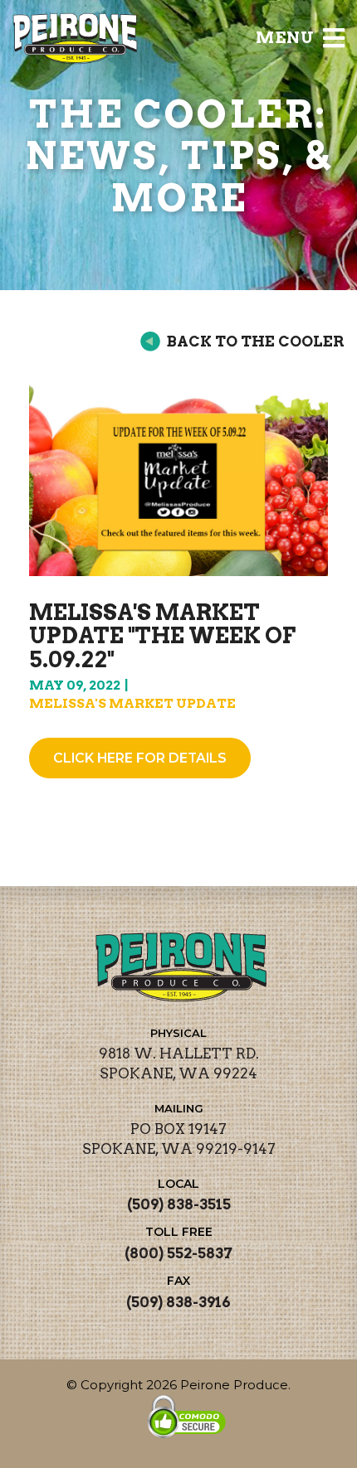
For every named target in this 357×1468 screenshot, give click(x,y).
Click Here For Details (140, 758)
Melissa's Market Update (132, 703)
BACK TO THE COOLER (256, 341)
